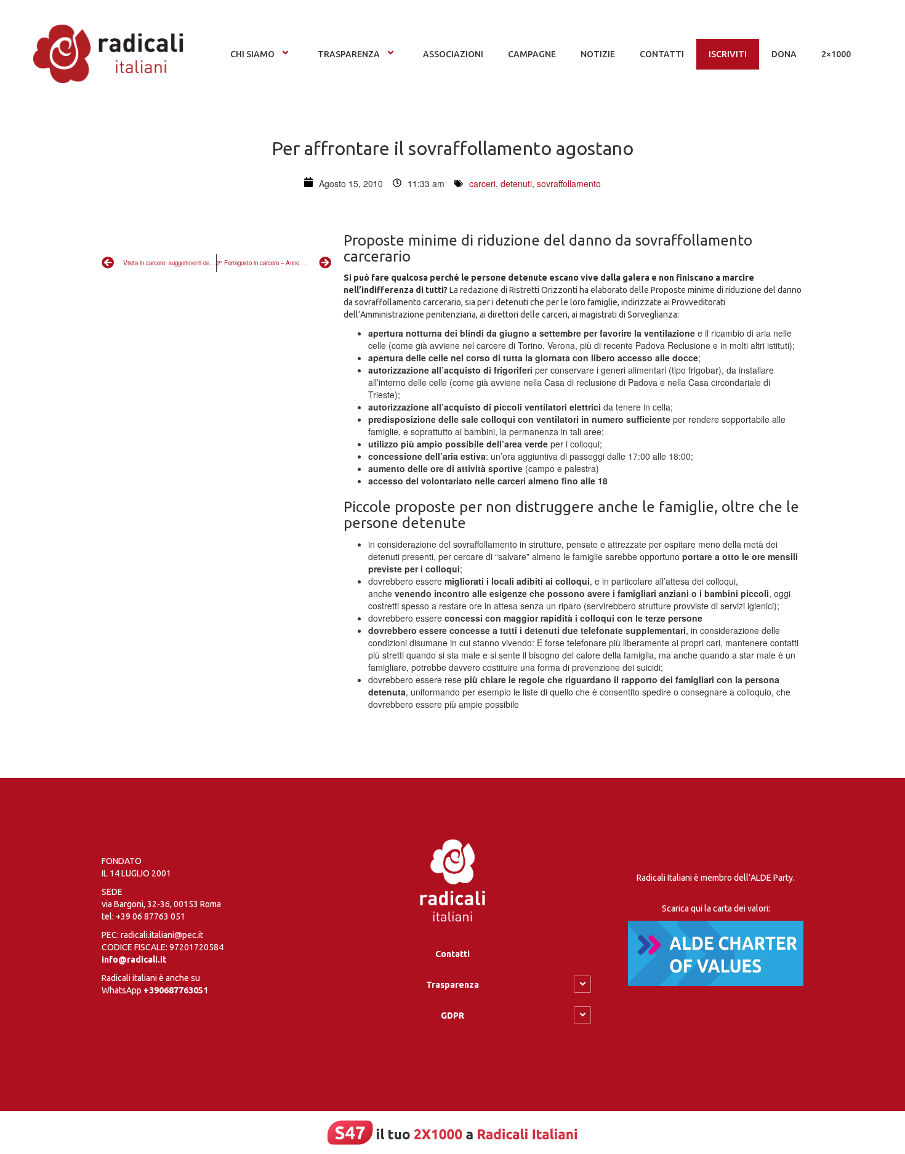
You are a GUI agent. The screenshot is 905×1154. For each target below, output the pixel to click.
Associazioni (453, 54)
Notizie (598, 54)
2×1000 (836, 54)
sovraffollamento (569, 183)
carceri (482, 183)
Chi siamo (252, 54)
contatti (662, 54)
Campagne (532, 54)
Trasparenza (349, 54)
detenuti (516, 183)
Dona (784, 54)
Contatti (452, 954)
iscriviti (728, 54)
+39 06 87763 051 (150, 916)
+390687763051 (175, 990)
